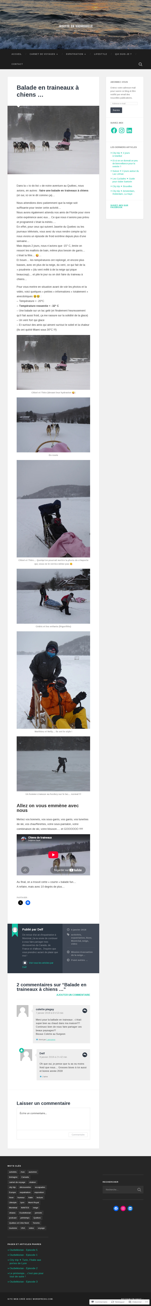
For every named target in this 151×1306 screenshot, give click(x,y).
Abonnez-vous (119, 82)
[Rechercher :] (123, 1189)
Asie (23, 1172)
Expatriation (74, 54)
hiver (88, 937)
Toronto (36, 1223)
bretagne (13, 1177)
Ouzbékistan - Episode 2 (24, 1268)
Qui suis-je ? (123, 54)
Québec (37, 1218)
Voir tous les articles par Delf (37, 965)
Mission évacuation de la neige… (82, 953)
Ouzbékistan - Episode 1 (24, 1255)
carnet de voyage (17, 1182)
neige (85, 941)
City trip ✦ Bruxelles (122, 186)
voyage (41, 1228)
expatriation (78, 937)
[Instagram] (121, 130)
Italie (30, 1197)
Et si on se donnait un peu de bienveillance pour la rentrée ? (125, 163)
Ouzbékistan (25, 1213)
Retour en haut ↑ (132, 1299)
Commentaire (78, 1134)
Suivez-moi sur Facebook (119, 206)
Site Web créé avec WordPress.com (30, 1299)
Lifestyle (100, 54)
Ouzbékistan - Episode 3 (24, 1281)
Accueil (17, 54)
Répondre (84, 1010)
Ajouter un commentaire (73, 995)
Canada (25, 1177)
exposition (39, 1192)
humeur (21, 1197)
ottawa (12, 1213)
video (74, 944)
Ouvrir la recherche (140, 64)
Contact (17, 64)
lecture (40, 1197)
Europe (12, 1192)
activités (76, 934)
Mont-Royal (33, 1202)
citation (32, 1182)
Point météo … (79, 960)
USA (23, 1228)
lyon (22, 1202)
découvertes (25, 1187)
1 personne (50, 1040)
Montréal (76, 941)
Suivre (116, 110)
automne (33, 1172)
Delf (42, 1053)
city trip (12, 1187)
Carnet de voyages (42, 54)
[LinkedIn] (129, 130)
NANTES (25, 1208)
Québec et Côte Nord (19, 1223)
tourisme (13, 1228)
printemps (24, 1218)
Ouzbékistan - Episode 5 (24, 1250)
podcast (13, 1218)
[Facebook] (114, 130)
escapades (40, 1187)
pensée (38, 1213)
